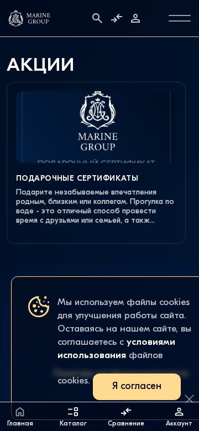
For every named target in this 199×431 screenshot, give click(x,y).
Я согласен (136, 386)
